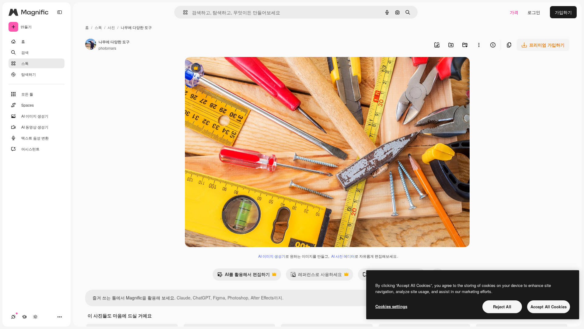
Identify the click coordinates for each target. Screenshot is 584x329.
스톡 (98, 27)
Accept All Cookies (548, 307)
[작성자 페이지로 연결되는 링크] (90, 45)
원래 (219, 68)
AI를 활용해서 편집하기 (243, 275)
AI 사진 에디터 (343, 256)
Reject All (502, 307)
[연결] (13, 317)
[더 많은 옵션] (479, 45)
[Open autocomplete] (183, 12)
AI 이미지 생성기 (271, 256)
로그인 (533, 12)
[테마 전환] (35, 317)
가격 (514, 12)
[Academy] (24, 317)
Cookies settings (391, 306)
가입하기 (563, 12)
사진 (111, 27)
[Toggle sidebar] (59, 12)
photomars (107, 48)
